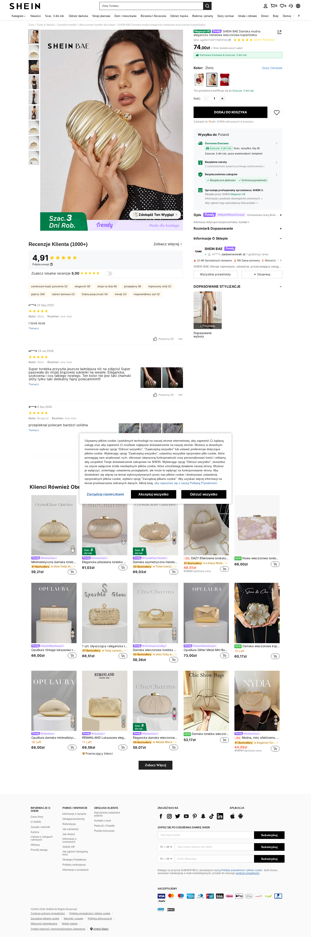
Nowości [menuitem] (35, 16)
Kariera (35, 832)
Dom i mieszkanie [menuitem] (125, 16)
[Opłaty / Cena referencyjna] (211, 48)
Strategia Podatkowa (74, 859)
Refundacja (69, 824)
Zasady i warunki (40, 827)
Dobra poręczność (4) (95, 294)
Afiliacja (35, 844)
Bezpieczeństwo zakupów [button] (221, 174)
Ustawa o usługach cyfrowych (42, 838)
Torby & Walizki (46, 24)
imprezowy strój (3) (159, 286)
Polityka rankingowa (74, 864)
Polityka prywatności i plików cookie (241, 870)
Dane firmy (37, 816)
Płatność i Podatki (104, 825)
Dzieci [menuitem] (265, 16)
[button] (290, 5)
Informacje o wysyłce (74, 813)
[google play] (241, 818)
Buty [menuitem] (276, 16)
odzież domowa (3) (63, 294)
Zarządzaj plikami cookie (45, 918)
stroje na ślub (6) (107, 286)
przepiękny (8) (132, 286)
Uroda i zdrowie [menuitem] (247, 16)
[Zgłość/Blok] (180, 338)
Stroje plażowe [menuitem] (101, 16)
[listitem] (208, 310)
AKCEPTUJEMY (167, 888)
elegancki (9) (82, 286)
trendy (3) (121, 294)
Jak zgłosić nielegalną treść (75, 853)
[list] (191, 816)
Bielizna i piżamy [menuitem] (202, 16)
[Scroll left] (293, 16)
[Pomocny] (155, 338)
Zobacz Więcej (155, 765)
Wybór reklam (70, 923)
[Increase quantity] (222, 98)
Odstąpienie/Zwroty (73, 819)
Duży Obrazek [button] (272, 68)
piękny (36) (38, 294)
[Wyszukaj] (207, 6)
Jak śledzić (68, 834)
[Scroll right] (298, 16)
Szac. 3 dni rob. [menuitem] (55, 16)
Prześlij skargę (39, 849)
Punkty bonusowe (104, 830)
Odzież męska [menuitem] (179, 16)
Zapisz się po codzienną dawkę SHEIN (184, 827)
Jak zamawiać (70, 829)
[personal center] (265, 5)
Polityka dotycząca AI (100, 918)
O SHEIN (36, 821)
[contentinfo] (221, 899)
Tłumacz (34, 328)
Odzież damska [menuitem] (78, 16)
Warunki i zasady (73, 918)
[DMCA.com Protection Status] (171, 909)
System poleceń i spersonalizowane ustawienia (58, 928)
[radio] (199, 80)
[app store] (232, 818)
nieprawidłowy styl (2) (147, 294)
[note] (98, 753)
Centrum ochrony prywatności (48, 913)
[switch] (108, 273)
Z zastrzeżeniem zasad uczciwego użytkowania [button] (234, 166)
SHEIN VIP (68, 846)
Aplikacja (237, 808)
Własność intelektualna (44, 923)
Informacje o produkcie (75, 869)
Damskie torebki (67, 24)
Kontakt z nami (102, 820)
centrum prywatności (247, 873)
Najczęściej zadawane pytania (107, 814)
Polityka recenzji (40, 264)
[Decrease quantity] (206, 98)
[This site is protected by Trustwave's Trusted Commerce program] (161, 909)
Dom (31, 24)
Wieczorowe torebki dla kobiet (97, 24)
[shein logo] (25, 6)
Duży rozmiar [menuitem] (225, 16)
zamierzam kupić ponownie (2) (49, 286)
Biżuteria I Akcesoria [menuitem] (153, 16)
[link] (273, 5)
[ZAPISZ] (276, 112)
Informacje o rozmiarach (69, 840)
